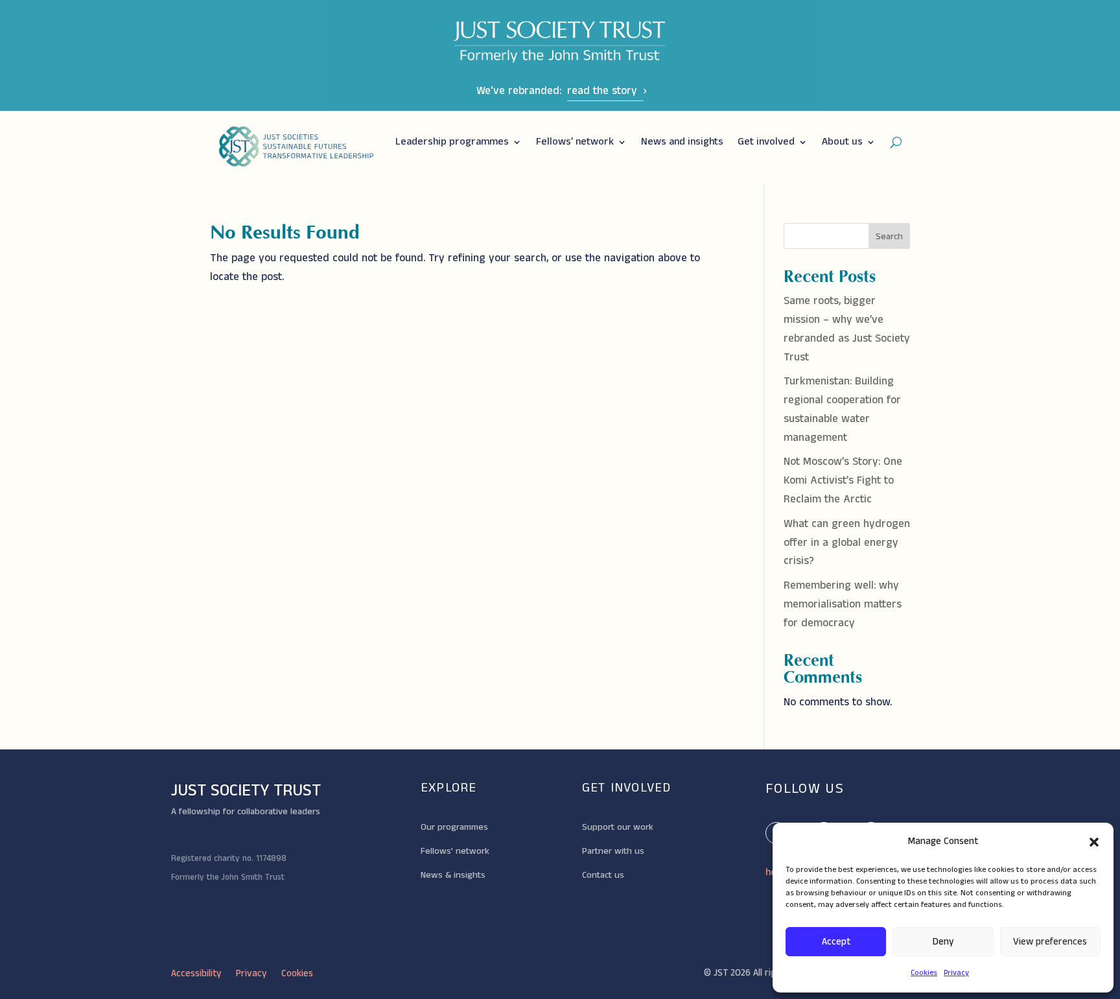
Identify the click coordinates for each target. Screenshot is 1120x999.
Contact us (603, 875)
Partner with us (613, 851)
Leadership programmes (452, 141)
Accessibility (196, 974)
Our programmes (454, 827)
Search (889, 236)
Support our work (617, 827)
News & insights (453, 875)
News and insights (682, 141)
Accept (836, 941)
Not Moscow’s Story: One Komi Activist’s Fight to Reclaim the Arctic (843, 480)
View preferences (1050, 941)
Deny (943, 941)
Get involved (766, 141)
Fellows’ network (575, 141)
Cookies (924, 972)
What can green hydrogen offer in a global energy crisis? (847, 542)
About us (842, 141)
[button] (1094, 842)
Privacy (956, 972)
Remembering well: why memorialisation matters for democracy (843, 604)
